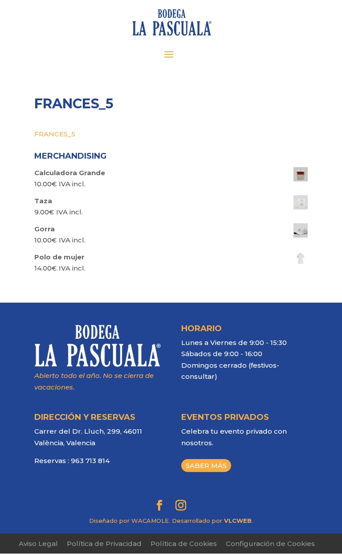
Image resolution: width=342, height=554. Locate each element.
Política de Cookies (184, 543)
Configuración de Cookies (270, 543)
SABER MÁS (206, 465)
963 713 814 (90, 460)
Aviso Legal (38, 543)
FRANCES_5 (54, 134)
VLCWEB (238, 520)
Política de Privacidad (104, 543)
